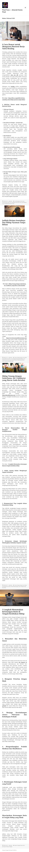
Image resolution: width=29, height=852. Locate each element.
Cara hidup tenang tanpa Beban (17, 358)
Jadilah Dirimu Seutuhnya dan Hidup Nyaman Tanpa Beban (13, 222)
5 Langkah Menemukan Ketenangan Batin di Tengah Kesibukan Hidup (13, 611)
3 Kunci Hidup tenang (18, 357)
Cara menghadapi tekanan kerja (8, 203)
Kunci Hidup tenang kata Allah (7, 361)
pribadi (4, 705)
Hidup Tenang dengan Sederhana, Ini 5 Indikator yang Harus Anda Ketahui (14, 378)
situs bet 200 (14, 75)
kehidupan (16, 249)
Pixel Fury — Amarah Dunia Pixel (12, 11)
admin (11, 201)
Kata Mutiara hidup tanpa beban (18, 360)
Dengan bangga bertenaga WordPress (9, 850)
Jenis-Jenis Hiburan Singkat (7, 846)
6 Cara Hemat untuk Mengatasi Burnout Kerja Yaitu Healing (13, 46)
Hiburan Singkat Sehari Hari (19, 845)
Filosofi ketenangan (14, 586)
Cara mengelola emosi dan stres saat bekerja (17, 202)
